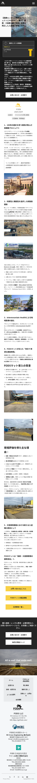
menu (33, 3)
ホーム (11, 680)
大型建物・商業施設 (18, 118)
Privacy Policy (6, 779)
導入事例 (26, 685)
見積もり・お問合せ (25, 694)
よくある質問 (11, 694)
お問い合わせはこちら (18, 589)
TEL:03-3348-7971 (18, 768)
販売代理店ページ (18, 642)
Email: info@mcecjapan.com (19, 739)
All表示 (10, 115)
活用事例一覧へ (18, 607)
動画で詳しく (26, 689)
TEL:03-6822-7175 (18, 741)
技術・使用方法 (11, 689)
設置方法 (11, 685)
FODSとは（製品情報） (26, 680)
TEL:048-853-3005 (18, 762)
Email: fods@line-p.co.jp (18, 770)
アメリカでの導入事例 (22, 115)
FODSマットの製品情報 (18, 598)
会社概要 (18, 699)
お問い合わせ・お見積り (18, 95)
